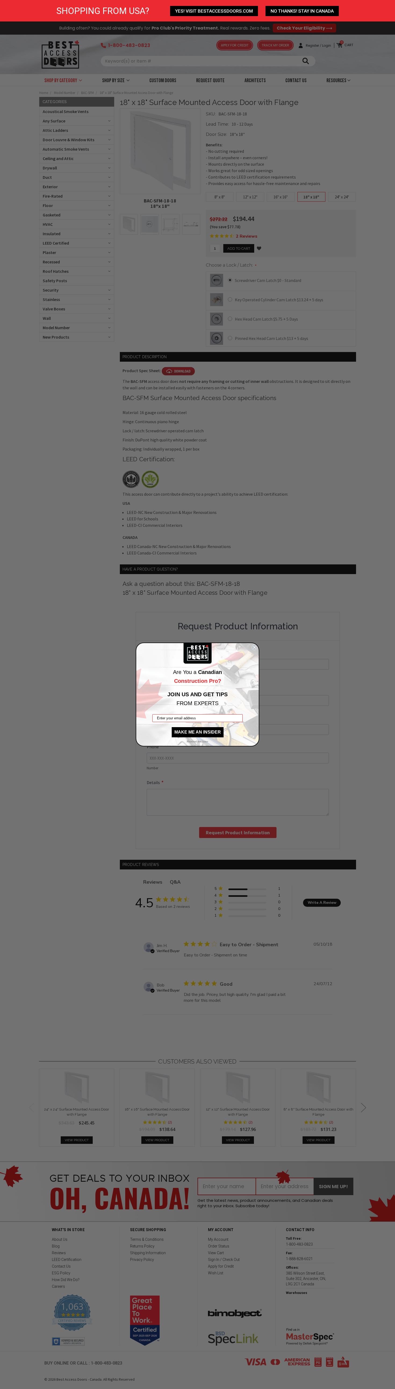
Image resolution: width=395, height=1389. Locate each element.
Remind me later (197, 741)
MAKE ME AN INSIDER (197, 732)
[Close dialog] (254, 647)
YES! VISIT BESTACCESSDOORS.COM (214, 11)
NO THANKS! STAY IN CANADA (302, 11)
